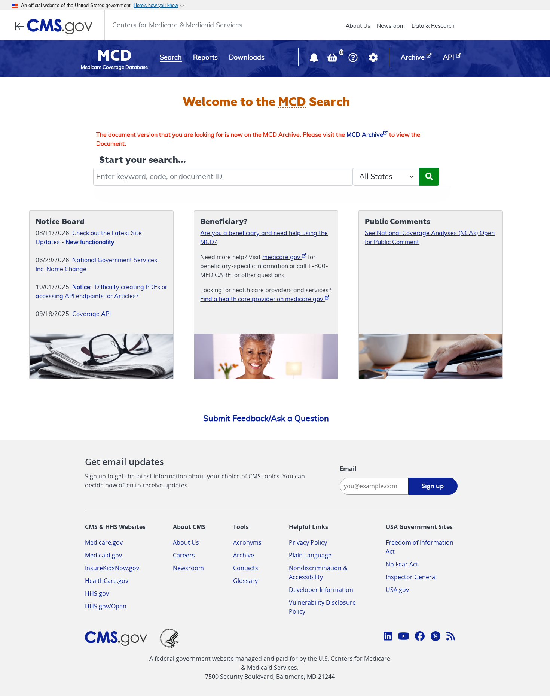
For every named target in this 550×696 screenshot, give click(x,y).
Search (171, 57)
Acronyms (247, 542)
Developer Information (321, 590)
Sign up (433, 486)
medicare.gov (282, 257)
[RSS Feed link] (450, 637)
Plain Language (310, 555)
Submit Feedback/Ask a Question (266, 418)
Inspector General (411, 577)
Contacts (245, 568)
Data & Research (433, 26)
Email (348, 469)
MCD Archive (364, 135)
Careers (184, 555)
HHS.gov (97, 593)
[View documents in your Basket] (333, 59)
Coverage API (91, 314)
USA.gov (397, 590)
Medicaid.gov (103, 555)
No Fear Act (402, 564)
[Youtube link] (403, 637)
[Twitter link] (435, 637)
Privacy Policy (308, 542)
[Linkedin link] (388, 637)
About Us (358, 26)
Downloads (247, 57)
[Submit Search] (429, 177)
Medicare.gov (104, 542)
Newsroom (391, 26)
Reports (205, 57)
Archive (243, 555)
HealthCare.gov (106, 581)
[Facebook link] (420, 637)
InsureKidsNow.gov (112, 568)
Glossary (245, 581)
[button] (315, 59)
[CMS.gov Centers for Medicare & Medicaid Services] (56, 26)
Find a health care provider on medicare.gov (262, 299)
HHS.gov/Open (105, 606)
